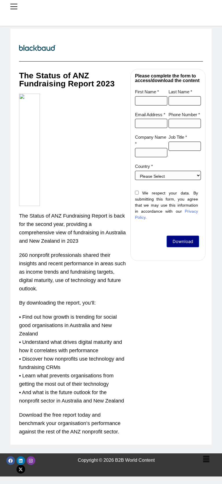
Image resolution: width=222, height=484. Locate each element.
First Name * (147, 91)
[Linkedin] (20, 460)
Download (183, 241)
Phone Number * (184, 114)
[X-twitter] (20, 469)
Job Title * (178, 137)
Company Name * (150, 140)
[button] (206, 459)
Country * (144, 166)
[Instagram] (31, 460)
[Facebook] (10, 460)
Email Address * (150, 114)
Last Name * (180, 91)
